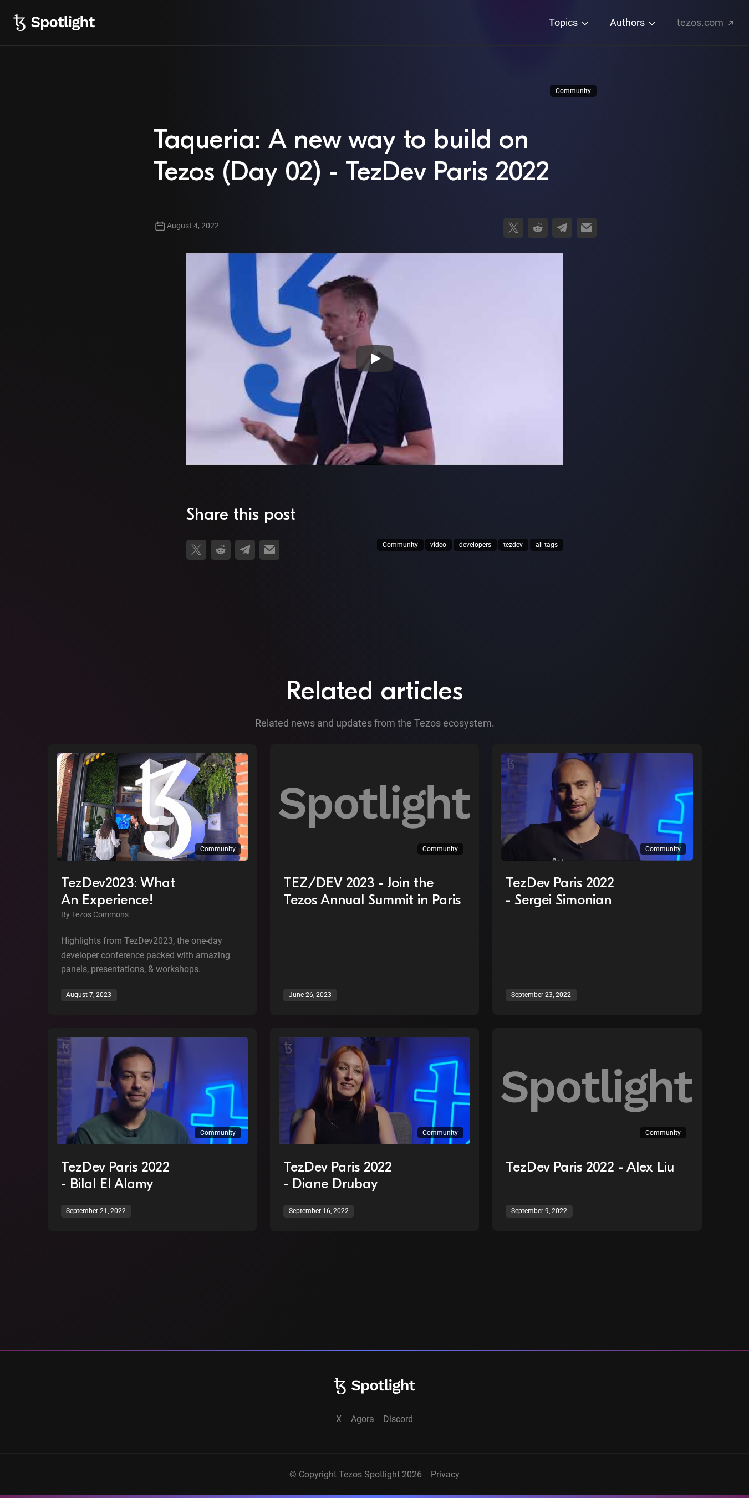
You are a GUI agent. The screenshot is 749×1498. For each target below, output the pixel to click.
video (438, 545)
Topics (564, 22)
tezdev (513, 545)
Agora (362, 1419)
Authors (628, 22)
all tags (547, 545)
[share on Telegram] (562, 228)
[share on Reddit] (538, 228)
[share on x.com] (513, 228)
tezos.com (701, 22)
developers (475, 545)
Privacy (445, 1474)
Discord (398, 1419)
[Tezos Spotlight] (54, 22)
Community (573, 91)
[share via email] (587, 228)
